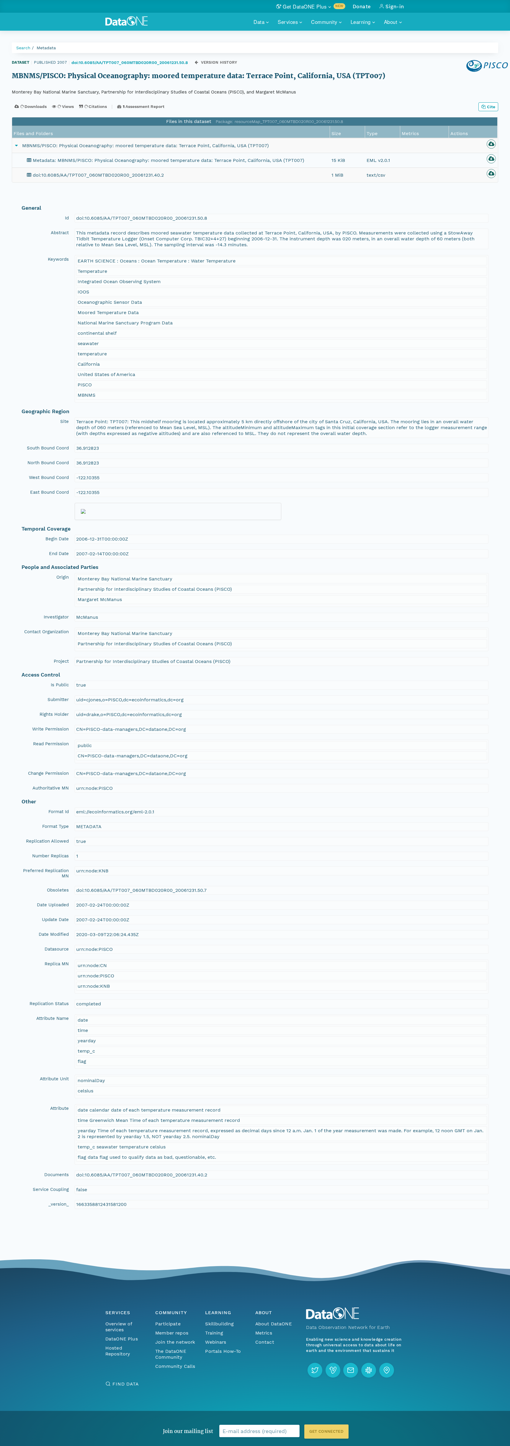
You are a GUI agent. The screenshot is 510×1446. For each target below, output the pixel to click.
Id (67, 218)
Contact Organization (46, 631)
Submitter (58, 699)
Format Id (58, 811)
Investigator (56, 617)
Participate (168, 1324)
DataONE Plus (121, 1339)
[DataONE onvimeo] (333, 1370)
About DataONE (273, 1324)
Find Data (125, 1384)
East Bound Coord (49, 492)
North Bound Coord (48, 462)
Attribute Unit (54, 1078)
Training (214, 1333)
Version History (219, 62)
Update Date (55, 919)
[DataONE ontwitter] (315, 1370)
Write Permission (50, 729)
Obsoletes (58, 890)
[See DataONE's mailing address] (386, 1370)
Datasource (57, 949)
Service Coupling (51, 1189)
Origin (62, 577)
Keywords (58, 259)
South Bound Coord (48, 448)
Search (23, 47)
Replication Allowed (47, 841)
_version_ (58, 1204)
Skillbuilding (219, 1324)
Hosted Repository (117, 1351)
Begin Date (57, 538)
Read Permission (51, 743)
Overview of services (118, 1326)
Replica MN (57, 963)
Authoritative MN (50, 788)
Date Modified (54, 934)
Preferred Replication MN (46, 873)
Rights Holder (54, 714)
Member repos (171, 1333)
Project (61, 661)
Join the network (175, 1342)
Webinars (215, 1342)
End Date (59, 553)
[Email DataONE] (350, 1370)
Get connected (326, 1431)
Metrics (263, 1333)
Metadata (46, 47)
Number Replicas (50, 856)
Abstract (60, 232)
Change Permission (48, 773)
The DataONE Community (170, 1354)
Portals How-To (223, 1351)
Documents (56, 1174)
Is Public (60, 684)
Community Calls (175, 1366)
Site (64, 421)
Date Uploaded (53, 904)
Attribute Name (52, 1018)
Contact (264, 1342)
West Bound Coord (49, 477)
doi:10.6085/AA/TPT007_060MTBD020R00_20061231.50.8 (129, 62)
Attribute (59, 1108)
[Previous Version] (196, 62)
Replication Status (49, 1003)
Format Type (55, 826)
